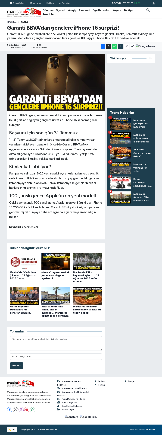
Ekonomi (84, 10)
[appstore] (71, 417)
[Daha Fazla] (120, 46)
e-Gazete (64, 3)
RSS (13, 430)
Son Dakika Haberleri (72, 406)
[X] (15, 409)
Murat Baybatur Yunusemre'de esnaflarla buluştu (20, 309)
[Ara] (148, 10)
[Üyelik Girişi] (152, 3)
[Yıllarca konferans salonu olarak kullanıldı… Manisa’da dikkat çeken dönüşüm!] (55, 295)
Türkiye (128, 10)
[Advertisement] (131, 85)
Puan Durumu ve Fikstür (73, 399)
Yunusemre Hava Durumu (74, 388)
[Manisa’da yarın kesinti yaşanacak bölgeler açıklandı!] (55, 261)
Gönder (16, 365)
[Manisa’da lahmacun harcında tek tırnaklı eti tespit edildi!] (87, 295)
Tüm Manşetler (69, 402)
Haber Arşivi (68, 409)
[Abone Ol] (145, 46)
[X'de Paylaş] (108, 46)
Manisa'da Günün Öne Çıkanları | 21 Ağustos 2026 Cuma (23, 275)
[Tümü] (150, 58)
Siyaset (60, 10)
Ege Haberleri (101, 10)
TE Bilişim (150, 430)
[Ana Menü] (147, 14)
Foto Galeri (18, 3)
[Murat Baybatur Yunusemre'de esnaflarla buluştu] (24, 295)
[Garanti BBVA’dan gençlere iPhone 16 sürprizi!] (56, 82)
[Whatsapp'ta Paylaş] (114, 46)
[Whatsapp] (32, 409)
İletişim (101, 381)
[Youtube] (26, 409)
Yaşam (117, 10)
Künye (131, 381)
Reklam (50, 3)
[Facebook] (9, 409)
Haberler (12, 22)
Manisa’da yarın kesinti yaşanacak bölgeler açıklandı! (55, 275)
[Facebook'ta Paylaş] (103, 46)
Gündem (48, 10)
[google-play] (88, 417)
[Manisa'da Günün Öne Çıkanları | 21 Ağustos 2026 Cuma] (24, 261)
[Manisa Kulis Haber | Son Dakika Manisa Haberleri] (24, 12)
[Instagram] (21, 409)
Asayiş (72, 10)
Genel (24, 22)
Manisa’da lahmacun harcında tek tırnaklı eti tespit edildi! (87, 309)
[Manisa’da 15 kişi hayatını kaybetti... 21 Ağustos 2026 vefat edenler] (87, 261)
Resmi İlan (49, 14)
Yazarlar (37, 3)
